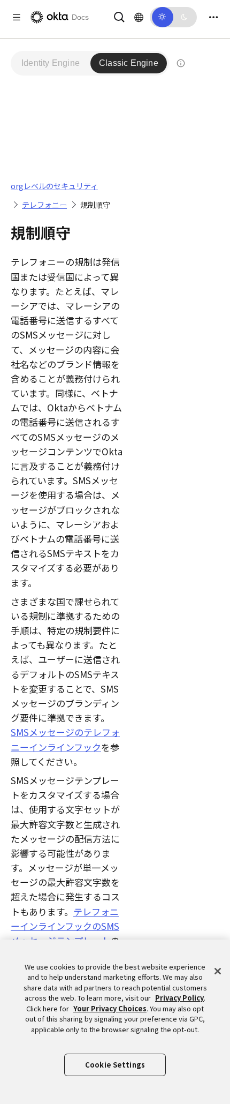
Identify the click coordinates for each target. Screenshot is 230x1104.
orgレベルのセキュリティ (54, 186)
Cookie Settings (115, 1065)
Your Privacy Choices (110, 1008)
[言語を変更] (138, 17)
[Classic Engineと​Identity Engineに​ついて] (181, 63)
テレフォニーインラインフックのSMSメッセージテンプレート (65, 926)
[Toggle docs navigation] (16, 17)
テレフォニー (44, 204)
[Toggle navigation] (213, 17)
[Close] (217, 971)
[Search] (119, 15)
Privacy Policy (179, 998)
